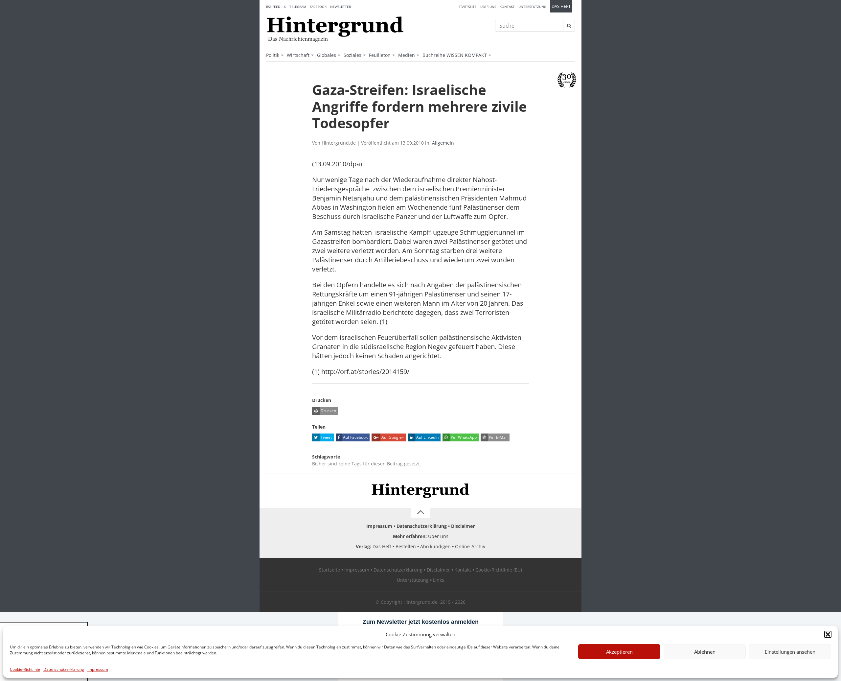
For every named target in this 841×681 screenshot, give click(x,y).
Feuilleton (380, 55)
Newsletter (340, 6)
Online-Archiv (470, 546)
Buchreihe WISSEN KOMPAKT (454, 55)
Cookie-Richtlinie (25, 669)
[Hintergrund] (335, 26)
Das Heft (561, 6)
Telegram (297, 6)
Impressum (97, 669)
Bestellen (406, 546)
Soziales (352, 55)
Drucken (328, 410)
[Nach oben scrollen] (420, 513)
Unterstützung (532, 6)
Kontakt (507, 6)
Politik (272, 55)
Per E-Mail (498, 437)
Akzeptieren (619, 651)
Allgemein (443, 143)
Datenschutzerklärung (63, 669)
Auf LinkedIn (427, 437)
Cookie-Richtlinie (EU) (498, 570)
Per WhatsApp (463, 437)
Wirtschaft (298, 55)
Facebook (318, 6)
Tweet (326, 437)
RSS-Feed (273, 6)
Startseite (468, 6)
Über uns (488, 6)
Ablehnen (705, 651)
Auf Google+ (392, 437)
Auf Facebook (355, 437)
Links (438, 580)
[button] (828, 634)
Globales (326, 55)
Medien (406, 55)
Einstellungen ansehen (790, 651)
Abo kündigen (435, 546)
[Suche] (569, 26)
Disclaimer (463, 526)
